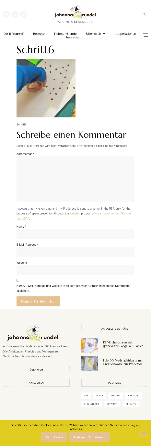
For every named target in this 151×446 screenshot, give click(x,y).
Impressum (73, 37)
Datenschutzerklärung (90, 437)
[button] (144, 14)
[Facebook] (6, 14)
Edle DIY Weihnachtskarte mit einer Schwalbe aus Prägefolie (123, 362)
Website (22, 262)
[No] (143, 434)
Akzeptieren (54, 437)
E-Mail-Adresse (28, 244)
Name (21, 226)
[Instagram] (14, 14)
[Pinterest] (23, 14)
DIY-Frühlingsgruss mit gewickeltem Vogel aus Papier (123, 344)
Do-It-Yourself (14, 33)
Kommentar (25, 154)
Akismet (75, 213)
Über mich (93, 33)
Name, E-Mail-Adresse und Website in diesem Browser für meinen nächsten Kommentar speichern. (74, 288)
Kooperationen (125, 33)
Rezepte (39, 33)
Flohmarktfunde (65, 33)
